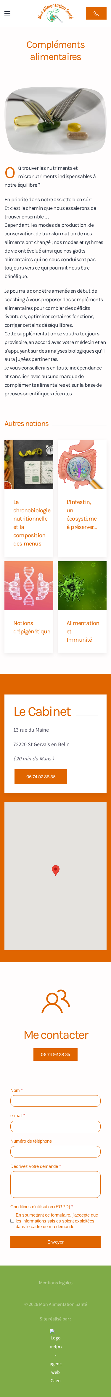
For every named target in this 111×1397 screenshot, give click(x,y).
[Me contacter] (96, 13)
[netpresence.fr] (55, 1357)
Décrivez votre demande (35, 1166)
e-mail (17, 1115)
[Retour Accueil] (56, 13)
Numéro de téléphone (31, 1141)
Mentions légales (56, 1282)
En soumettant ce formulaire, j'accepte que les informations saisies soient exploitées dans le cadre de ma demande (57, 1220)
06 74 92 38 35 (40, 776)
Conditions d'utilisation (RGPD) (41, 1206)
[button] (7, 13)
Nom (16, 1090)
